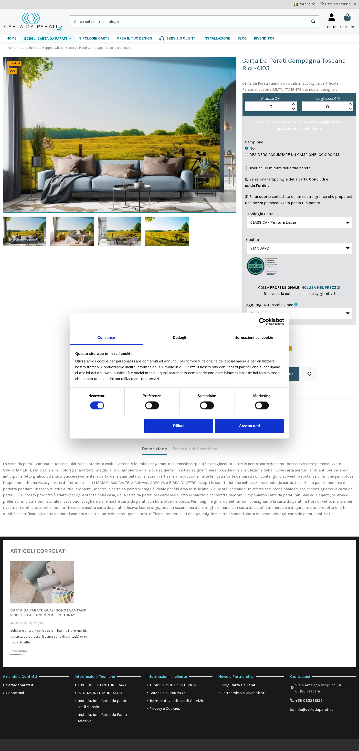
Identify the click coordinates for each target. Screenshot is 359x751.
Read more (18, 651)
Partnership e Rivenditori (243, 693)
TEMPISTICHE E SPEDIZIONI (173, 685)
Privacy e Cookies (164, 708)
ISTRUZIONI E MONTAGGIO (100, 693)
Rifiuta (178, 426)
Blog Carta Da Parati (239, 685)
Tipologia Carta (259, 213)
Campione (254, 142)
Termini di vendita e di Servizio (176, 700)
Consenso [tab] (106, 337)
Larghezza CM (327, 98)
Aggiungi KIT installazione (269, 304)
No (252, 148)
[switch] (152, 405)
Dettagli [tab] (179, 337)
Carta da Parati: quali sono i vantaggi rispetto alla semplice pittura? (48, 612)
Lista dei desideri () (340, 4)
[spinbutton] (270, 106)
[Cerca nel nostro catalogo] (313, 21)
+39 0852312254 (310, 700)
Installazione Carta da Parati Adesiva (102, 717)
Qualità (252, 239)
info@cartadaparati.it (314, 709)
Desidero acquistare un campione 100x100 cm (294, 154)
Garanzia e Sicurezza (167, 693)
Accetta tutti (249, 426)
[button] (47, 38)
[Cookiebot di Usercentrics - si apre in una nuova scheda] (262, 321)
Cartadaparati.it (19, 685)
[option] (50, 611)
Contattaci (15, 693)
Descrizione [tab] (154, 448)
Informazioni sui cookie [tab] (252, 337)
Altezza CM (271, 98)
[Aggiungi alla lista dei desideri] (309, 374)
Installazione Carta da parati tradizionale (102, 703)
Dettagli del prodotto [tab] (195, 448)
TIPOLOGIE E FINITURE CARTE (103, 685)
